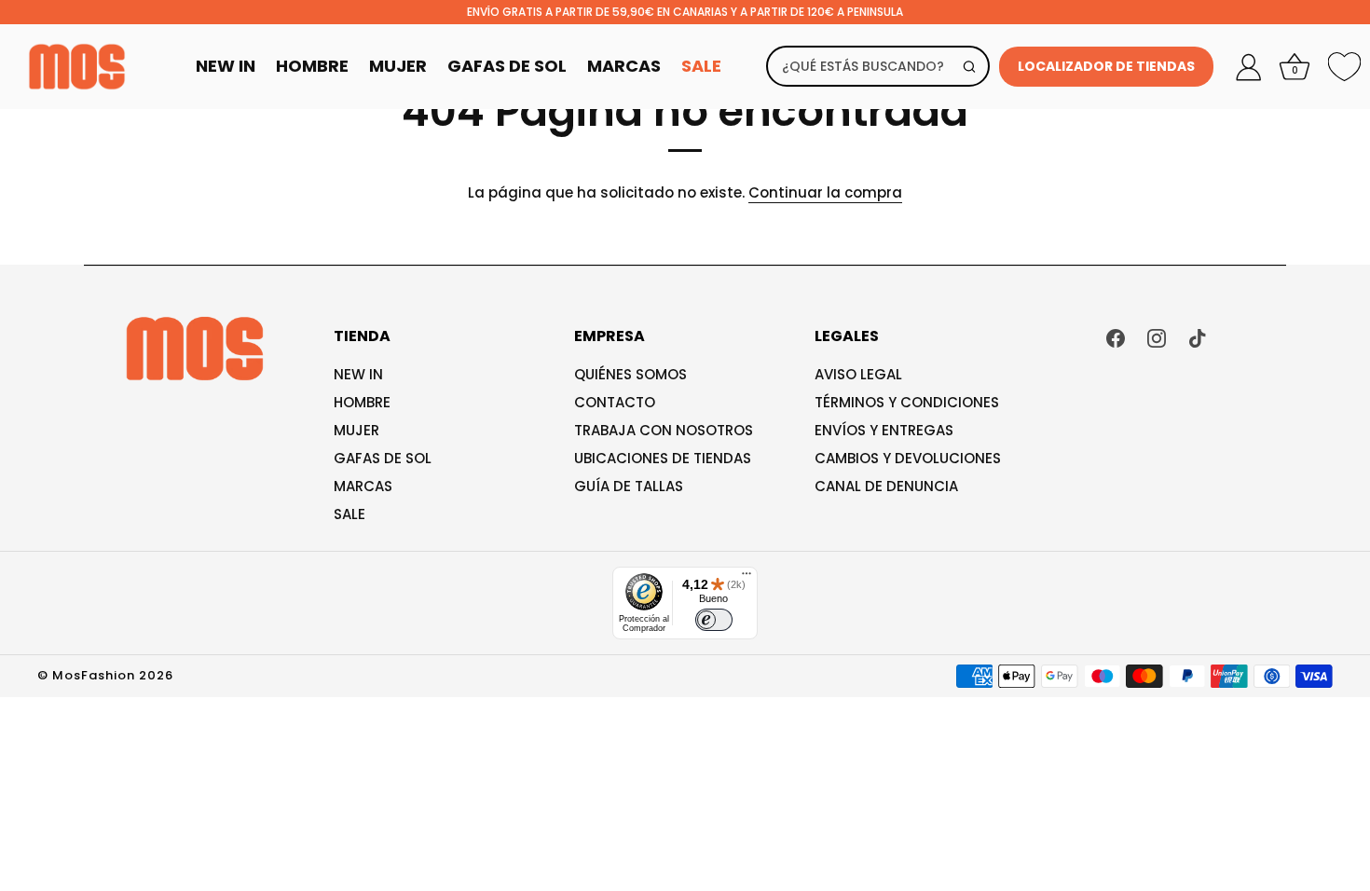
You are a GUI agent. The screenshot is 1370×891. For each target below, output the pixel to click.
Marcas (624, 65)
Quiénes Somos (630, 374)
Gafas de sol (383, 458)
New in (358, 374)
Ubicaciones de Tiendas (662, 458)
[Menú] (746, 578)
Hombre (312, 65)
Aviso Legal (858, 374)
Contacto (614, 402)
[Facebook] (1115, 337)
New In (225, 65)
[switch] (714, 620)
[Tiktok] (1197, 337)
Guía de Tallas (628, 486)
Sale (701, 65)
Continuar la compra (825, 192)
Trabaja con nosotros (663, 430)
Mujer (398, 65)
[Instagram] (1156, 337)
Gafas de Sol (507, 65)
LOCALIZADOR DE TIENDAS (1106, 66)
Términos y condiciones (907, 402)
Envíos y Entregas (884, 430)
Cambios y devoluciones (908, 458)
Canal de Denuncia (886, 486)
